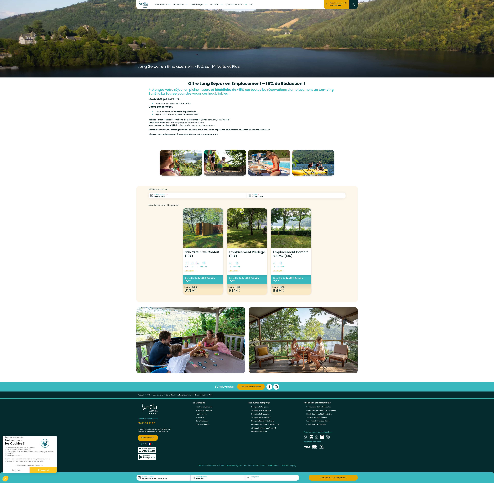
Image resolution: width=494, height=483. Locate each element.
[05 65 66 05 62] (327, 4)
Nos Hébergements (204, 407)
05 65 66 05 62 (336, 5)
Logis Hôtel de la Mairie (316, 424)
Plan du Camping (203, 424)
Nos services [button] (179, 4)
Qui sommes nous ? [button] (235, 4)
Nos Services (201, 414)
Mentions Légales (234, 465)
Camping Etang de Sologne (262, 421)
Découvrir (189, 270)
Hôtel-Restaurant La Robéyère (319, 414)
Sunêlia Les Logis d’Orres (316, 417)
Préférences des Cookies (254, 465)
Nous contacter (147, 438)
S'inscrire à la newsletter (251, 387)
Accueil (141, 395)
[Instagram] (276, 387)
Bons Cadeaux (202, 421)
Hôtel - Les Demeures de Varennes (321, 410)
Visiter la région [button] (197, 4)
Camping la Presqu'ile (260, 414)
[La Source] (145, 4)
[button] (353, 4)
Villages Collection (259, 431)
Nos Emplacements (204, 410)
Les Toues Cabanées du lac (318, 421)
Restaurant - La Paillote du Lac (318, 407)
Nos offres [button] (215, 4)
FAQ (251, 4)
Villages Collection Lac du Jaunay (265, 424)
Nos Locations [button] (161, 4)
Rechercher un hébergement (333, 477)
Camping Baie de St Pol (261, 417)
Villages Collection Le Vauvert (263, 428)
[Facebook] (269, 387)
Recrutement (273, 465)
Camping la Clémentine (261, 410)
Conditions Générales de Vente (211, 465)
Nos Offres (200, 417)
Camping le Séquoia (259, 407)
